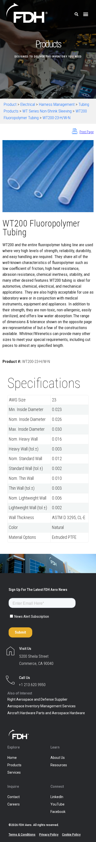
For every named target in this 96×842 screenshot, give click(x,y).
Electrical (27, 104)
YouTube (57, 804)
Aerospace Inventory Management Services (41, 706)
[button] (85, 14)
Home (12, 758)
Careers (13, 804)
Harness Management (57, 104)
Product (10, 104)
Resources (58, 765)
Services (14, 772)
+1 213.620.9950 (32, 684)
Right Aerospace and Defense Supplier (37, 699)
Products (14, 765)
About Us (57, 758)
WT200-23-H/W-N (56, 117)
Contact (13, 797)
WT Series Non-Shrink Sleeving (47, 111)
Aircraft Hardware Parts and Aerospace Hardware (46, 713)
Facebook (57, 812)
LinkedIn (56, 797)
